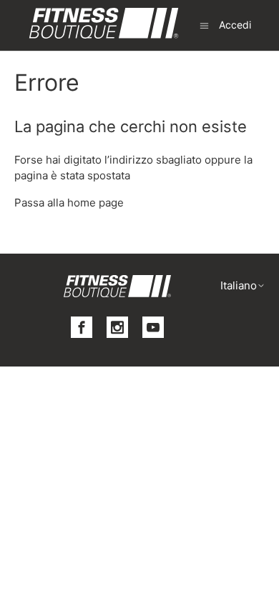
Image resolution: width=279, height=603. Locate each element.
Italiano (238, 285)
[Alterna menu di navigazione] (204, 25)
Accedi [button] (235, 25)
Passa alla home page (69, 202)
